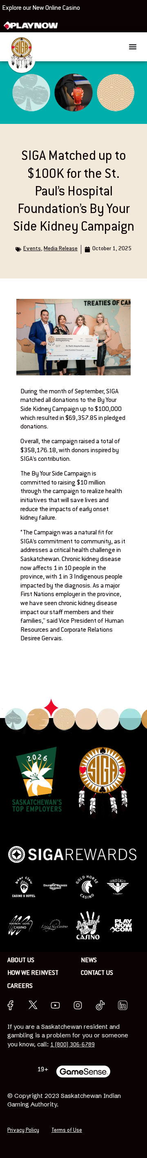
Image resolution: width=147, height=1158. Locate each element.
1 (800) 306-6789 (72, 1045)
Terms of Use (66, 1130)
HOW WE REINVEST (32, 973)
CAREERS (20, 986)
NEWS (89, 960)
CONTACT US (97, 973)
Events (32, 249)
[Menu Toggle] (133, 47)
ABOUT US (20, 960)
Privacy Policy (23, 1130)
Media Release (61, 249)
